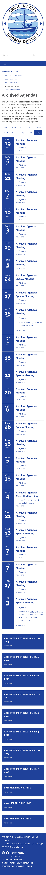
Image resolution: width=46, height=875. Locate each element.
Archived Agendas (12, 86)
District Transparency (13, 860)
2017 (38, 133)
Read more (20, 151)
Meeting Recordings (12, 90)
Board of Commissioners (14, 75)
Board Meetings (11, 79)
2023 (30, 127)
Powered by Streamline (13, 866)
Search (35, 55)
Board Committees (12, 83)
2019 (22, 133)
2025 (14, 127)
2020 (14, 133)
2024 (22, 127)
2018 (30, 133)
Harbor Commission (10, 72)
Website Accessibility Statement (17, 863)
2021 (6, 133)
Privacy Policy (17, 853)
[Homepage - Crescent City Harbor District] (23, 23)
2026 (6, 127)
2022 (38, 127)
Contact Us (15, 856)
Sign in (28, 866)
